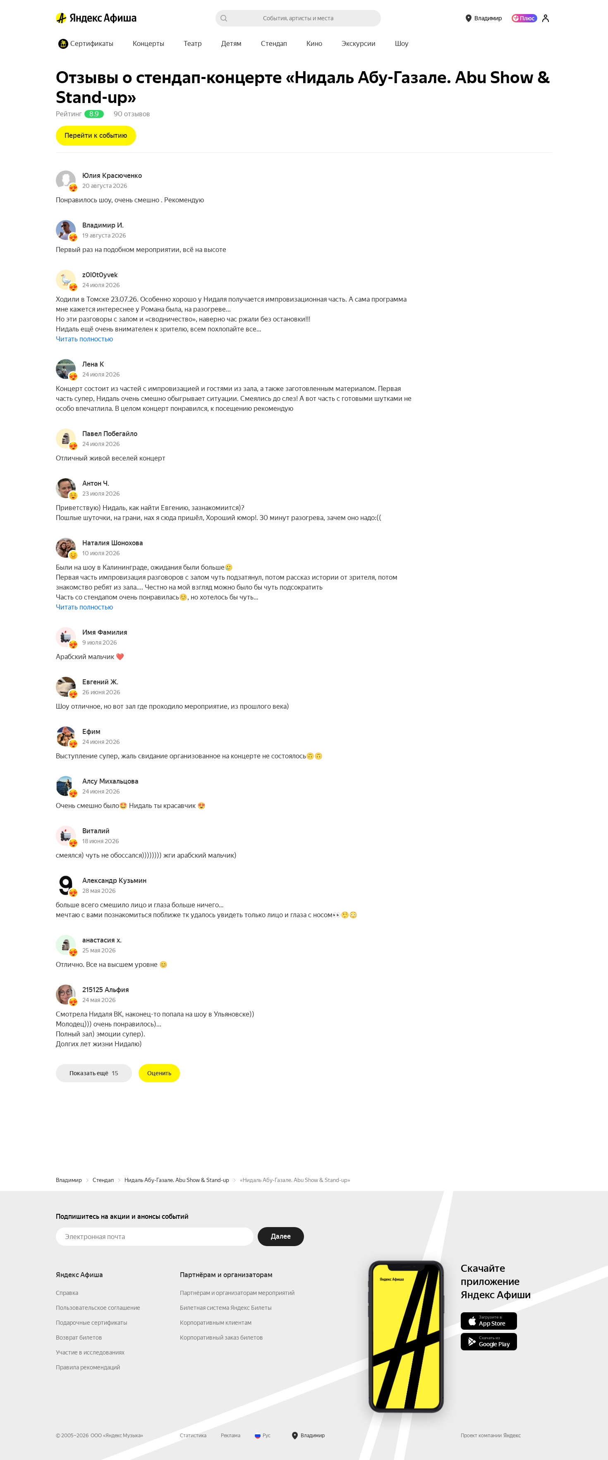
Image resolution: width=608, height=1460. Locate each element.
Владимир (69, 1180)
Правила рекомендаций (88, 1367)
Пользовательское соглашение (98, 1307)
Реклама (230, 1435)
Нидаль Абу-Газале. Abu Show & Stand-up (176, 1180)
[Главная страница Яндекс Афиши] (61, 18)
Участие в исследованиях (90, 1352)
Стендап (103, 1180)
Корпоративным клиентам (215, 1322)
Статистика (193, 1435)
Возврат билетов (79, 1337)
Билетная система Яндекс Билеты (226, 1307)
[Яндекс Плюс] (524, 18)
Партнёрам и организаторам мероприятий (237, 1293)
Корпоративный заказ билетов (221, 1337)
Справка (67, 1293)
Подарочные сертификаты (91, 1322)
